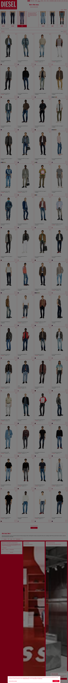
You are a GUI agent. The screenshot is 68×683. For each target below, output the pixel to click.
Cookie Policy (40, 678)
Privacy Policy (35, 678)
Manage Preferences (26, 678)
